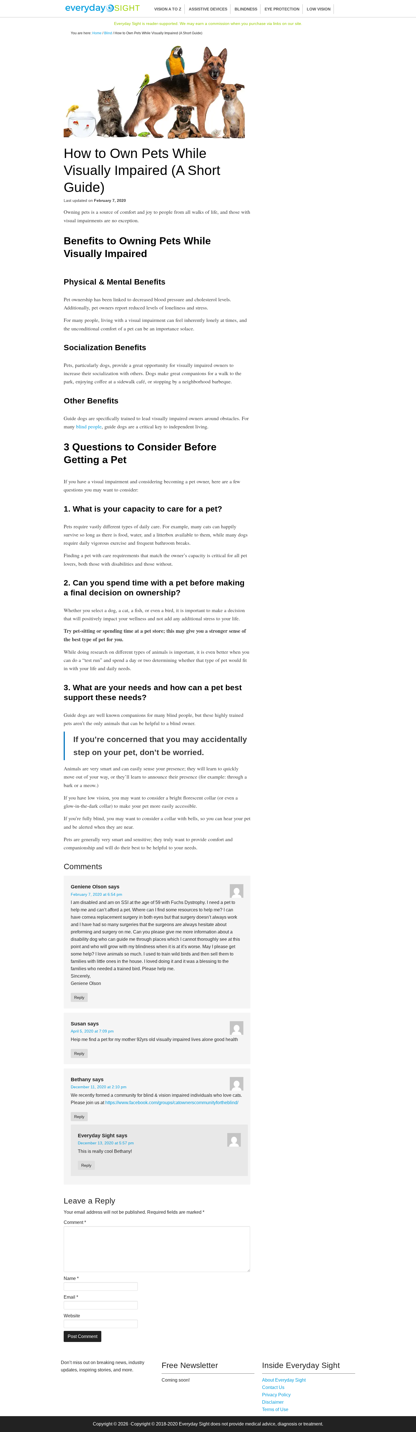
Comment (75, 1222)
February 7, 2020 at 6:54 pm (96, 894)
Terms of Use (275, 1409)
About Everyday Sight (284, 1380)
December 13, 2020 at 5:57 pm (106, 1143)
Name (71, 1278)
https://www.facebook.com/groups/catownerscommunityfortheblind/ (171, 1102)
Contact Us (273, 1387)
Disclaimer (273, 1402)
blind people (89, 426)
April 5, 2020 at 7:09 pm (92, 1031)
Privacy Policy (276, 1394)
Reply (79, 997)
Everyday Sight (105, 8)
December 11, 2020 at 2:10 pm (98, 1087)
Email (71, 1297)
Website (72, 1315)
